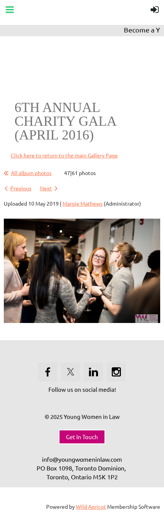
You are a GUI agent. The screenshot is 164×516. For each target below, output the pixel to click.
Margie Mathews (83, 203)
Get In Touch (82, 436)
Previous (20, 188)
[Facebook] (47, 371)
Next (46, 188)
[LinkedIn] (93, 371)
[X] (70, 371)
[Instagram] (116, 371)
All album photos (31, 172)
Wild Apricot (91, 506)
